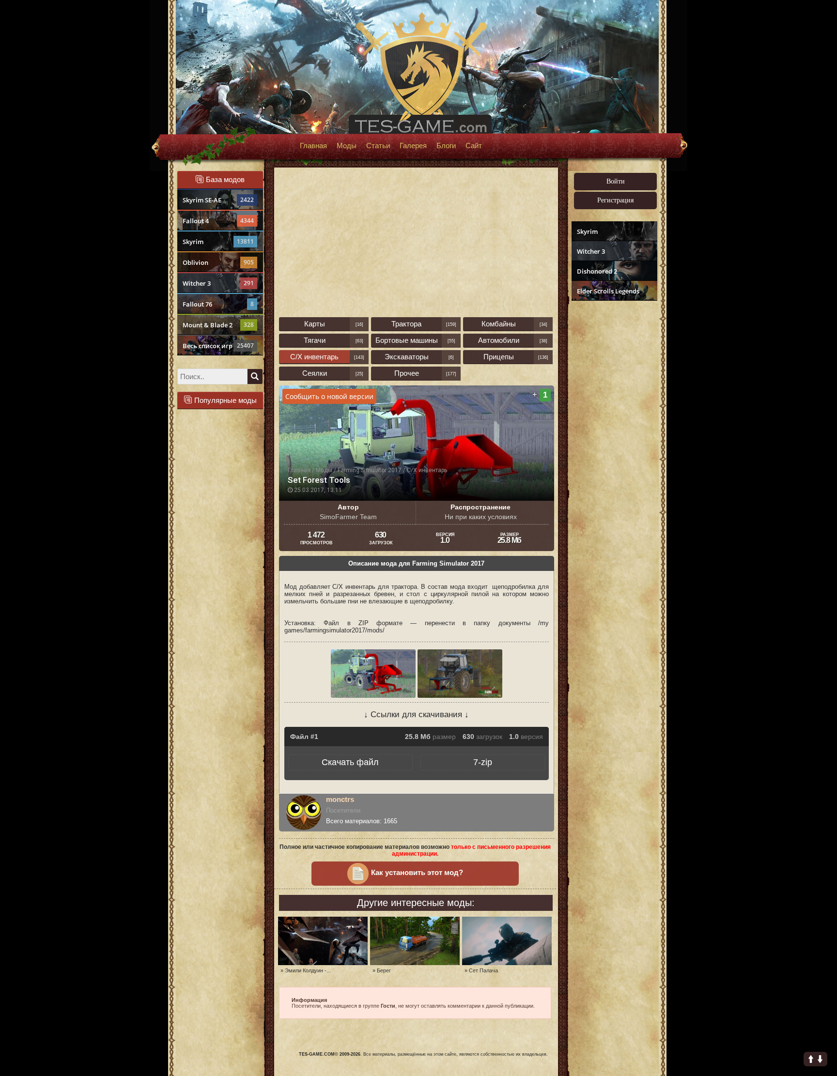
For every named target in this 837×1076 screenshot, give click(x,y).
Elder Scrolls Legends (608, 291)
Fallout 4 (218, 220)
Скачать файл (350, 762)
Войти (615, 181)
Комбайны (498, 324)
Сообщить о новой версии (329, 396)
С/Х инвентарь (314, 357)
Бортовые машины (406, 340)
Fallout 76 (218, 304)
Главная (313, 146)
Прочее (406, 373)
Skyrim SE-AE (218, 200)
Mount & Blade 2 (218, 325)
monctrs (340, 799)
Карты (314, 324)
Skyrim (218, 241)
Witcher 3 (218, 283)
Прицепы (498, 357)
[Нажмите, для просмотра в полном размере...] (374, 695)
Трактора (406, 324)
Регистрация (615, 200)
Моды (346, 146)
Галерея (413, 146)
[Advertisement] (613, 453)
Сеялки (314, 373)
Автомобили (498, 340)
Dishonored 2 (597, 271)
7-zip (482, 762)
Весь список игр (218, 345)
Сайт (473, 146)
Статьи (378, 146)
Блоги (446, 146)
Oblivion (218, 262)
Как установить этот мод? (417, 872)
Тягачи (315, 340)
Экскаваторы (407, 357)
